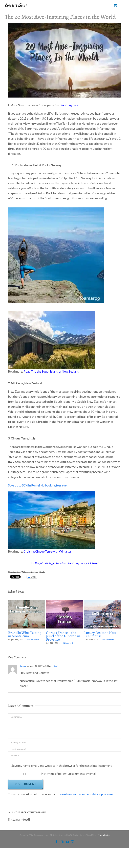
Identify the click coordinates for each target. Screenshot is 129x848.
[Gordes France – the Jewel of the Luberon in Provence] (64, 602)
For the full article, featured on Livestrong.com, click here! (65, 563)
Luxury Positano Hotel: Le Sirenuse (101, 634)
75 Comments (107, 639)
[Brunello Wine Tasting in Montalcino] (26, 602)
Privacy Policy (103, 835)
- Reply (55, 666)
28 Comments (33, 639)
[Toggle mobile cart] (115, 5)
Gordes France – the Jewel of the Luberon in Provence (63, 636)
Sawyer (23, 666)
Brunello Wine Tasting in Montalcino (24, 634)
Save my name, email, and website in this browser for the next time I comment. (61, 765)
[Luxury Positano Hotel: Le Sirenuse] (102, 602)
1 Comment (68, 643)
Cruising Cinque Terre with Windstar (47, 551)
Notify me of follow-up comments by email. (69, 773)
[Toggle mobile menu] (122, 5)
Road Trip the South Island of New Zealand (51, 371)
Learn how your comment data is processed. (86, 794)
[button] (10, 622)
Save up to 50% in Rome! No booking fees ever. (38, 485)
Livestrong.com (68, 105)
